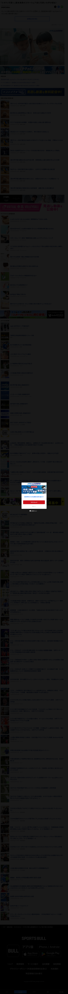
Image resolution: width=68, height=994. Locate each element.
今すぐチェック (34, 502)
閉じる (34, 506)
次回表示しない (34, 511)
